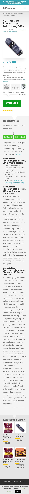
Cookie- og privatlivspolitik (10, 481)
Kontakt (22, 481)
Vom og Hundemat (13, 31)
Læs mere (16, 488)
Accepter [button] (18, 491)
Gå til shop (19, 154)
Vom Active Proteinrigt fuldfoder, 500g (14, 181)
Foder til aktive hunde (11, 13)
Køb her (12, 103)
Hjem (4, 13)
